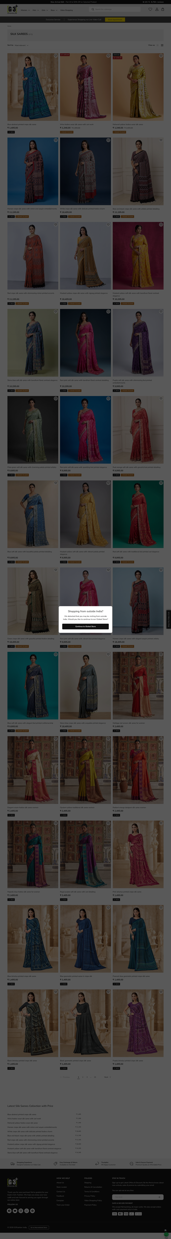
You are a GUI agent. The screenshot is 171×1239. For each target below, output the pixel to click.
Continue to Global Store (85, 626)
